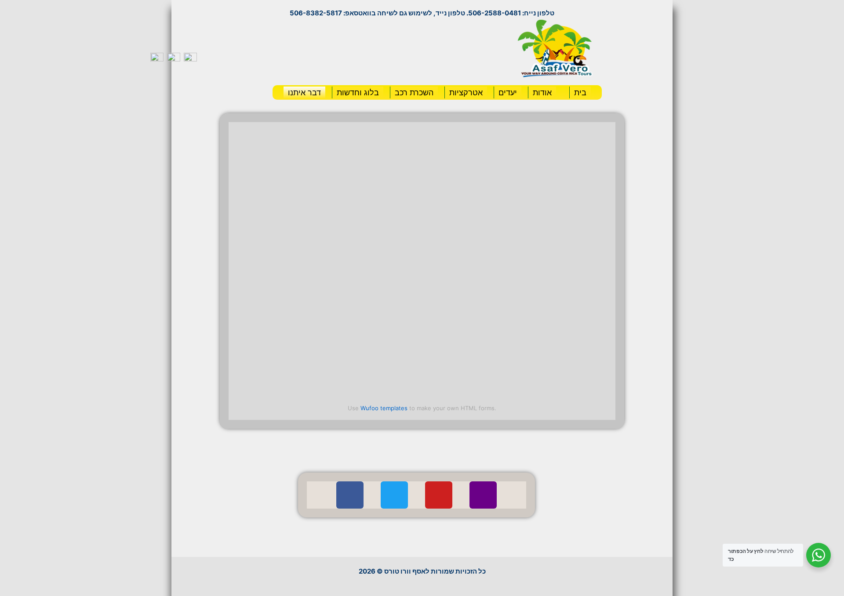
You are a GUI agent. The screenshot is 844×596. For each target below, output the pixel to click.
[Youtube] (438, 495)
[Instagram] (483, 495)
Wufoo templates (383, 408)
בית (580, 92)
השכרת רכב (414, 92)
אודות (542, 92)
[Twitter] (394, 495)
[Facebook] (350, 495)
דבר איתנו (304, 92)
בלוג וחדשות (358, 92)
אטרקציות (466, 92)
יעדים (507, 92)
